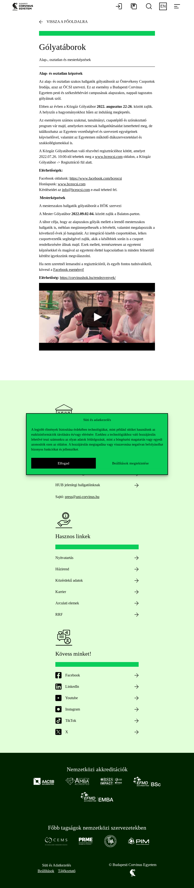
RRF (59, 614)
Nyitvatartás (64, 558)
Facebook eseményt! (68, 270)
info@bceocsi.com (76, 190)
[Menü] (177, 6)
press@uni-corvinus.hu (82, 497)
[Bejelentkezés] (118, 6)
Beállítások (46, 871)
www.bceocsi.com (109, 157)
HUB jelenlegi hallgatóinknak (77, 485)
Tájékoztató (66, 871)
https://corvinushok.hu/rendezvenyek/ (88, 278)
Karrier (60, 592)
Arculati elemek (67, 603)
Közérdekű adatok (69, 580)
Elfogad (63, 463)
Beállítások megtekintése (130, 463)
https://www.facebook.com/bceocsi (96, 178)
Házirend (62, 569)
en (163, 6)
